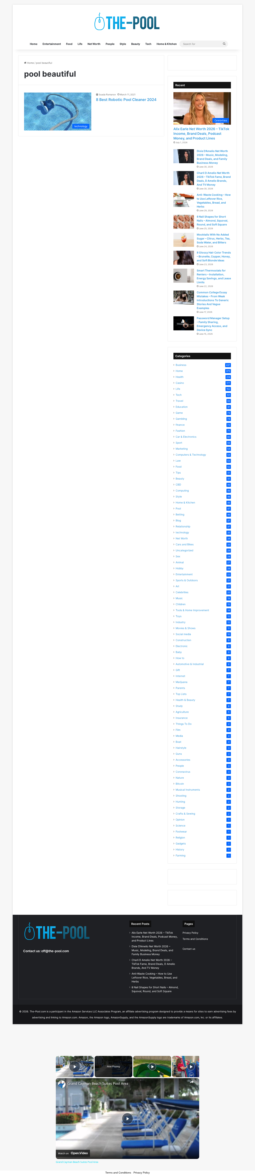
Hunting (180, 801)
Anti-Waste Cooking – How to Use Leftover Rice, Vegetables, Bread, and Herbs (154, 977)
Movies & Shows (185, 628)
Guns (179, 753)
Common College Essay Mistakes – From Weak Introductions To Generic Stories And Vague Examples (213, 300)
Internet (180, 676)
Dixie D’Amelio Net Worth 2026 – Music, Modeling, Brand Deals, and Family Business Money (152, 950)
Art (177, 586)
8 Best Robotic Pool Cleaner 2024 (126, 99)
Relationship (183, 526)
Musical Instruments (188, 789)
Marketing (182, 448)
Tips (178, 472)
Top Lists (181, 693)
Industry (181, 622)
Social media (183, 634)
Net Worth (94, 43)
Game (179, 412)
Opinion (180, 819)
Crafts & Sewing (185, 813)
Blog (178, 520)
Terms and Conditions (195, 938)
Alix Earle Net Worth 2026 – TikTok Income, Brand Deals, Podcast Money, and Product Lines (201, 133)
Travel (179, 400)
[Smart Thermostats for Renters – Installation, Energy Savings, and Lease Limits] (183, 276)
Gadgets (181, 843)
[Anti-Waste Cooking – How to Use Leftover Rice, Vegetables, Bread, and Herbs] (183, 200)
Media (179, 735)
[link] (62, 1084)
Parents (180, 687)
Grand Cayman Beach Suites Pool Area (97, 1083)
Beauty (135, 43)
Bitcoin (180, 783)
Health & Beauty (185, 699)
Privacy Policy (190, 932)
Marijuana (181, 682)
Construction (183, 640)
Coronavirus (183, 771)
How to (180, 658)
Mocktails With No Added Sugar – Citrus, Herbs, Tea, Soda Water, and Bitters (213, 238)
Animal (180, 562)
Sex (178, 556)
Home (33, 43)
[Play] (152, 1066)
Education (182, 406)
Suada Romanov (107, 94)
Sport (179, 442)
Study (179, 705)
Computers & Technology (191, 454)
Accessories (183, 759)
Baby (179, 652)
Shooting (181, 795)
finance (180, 424)
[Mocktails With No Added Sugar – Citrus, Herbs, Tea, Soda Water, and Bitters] (183, 240)
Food (69, 43)
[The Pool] (127, 21)
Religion (180, 837)
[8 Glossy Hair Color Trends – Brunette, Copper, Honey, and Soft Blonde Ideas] (183, 258)
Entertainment (52, 43)
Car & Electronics (186, 436)
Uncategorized (184, 550)
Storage (180, 807)
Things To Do (184, 723)
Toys (178, 616)
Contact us (189, 948)
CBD (178, 484)
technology (182, 532)
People (110, 43)
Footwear (181, 831)
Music (179, 598)
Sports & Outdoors (187, 580)
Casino (180, 382)
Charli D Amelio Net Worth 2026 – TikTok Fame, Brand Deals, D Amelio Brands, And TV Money (153, 964)
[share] (191, 1082)
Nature (180, 777)
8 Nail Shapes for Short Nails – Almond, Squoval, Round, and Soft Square (212, 220)
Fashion (180, 430)
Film (178, 729)
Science (180, 825)
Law (178, 460)
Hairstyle (181, 747)
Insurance (182, 717)
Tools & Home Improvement (192, 610)
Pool (178, 508)
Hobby (180, 568)
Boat (178, 741)
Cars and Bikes (185, 544)
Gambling (181, 418)
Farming (180, 855)
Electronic (182, 646)
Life (80, 43)
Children (181, 604)
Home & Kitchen (167, 43)
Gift (178, 670)
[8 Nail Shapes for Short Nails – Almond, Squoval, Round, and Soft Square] (183, 222)
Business (181, 364)
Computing (182, 490)
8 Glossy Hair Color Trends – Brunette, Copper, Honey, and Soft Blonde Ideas (214, 256)
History (180, 849)
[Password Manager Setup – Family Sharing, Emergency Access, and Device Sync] (183, 323)
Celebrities (182, 592)
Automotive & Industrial (190, 664)
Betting (180, 514)
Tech (148, 43)
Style (123, 43)
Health (180, 376)
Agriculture (182, 711)
